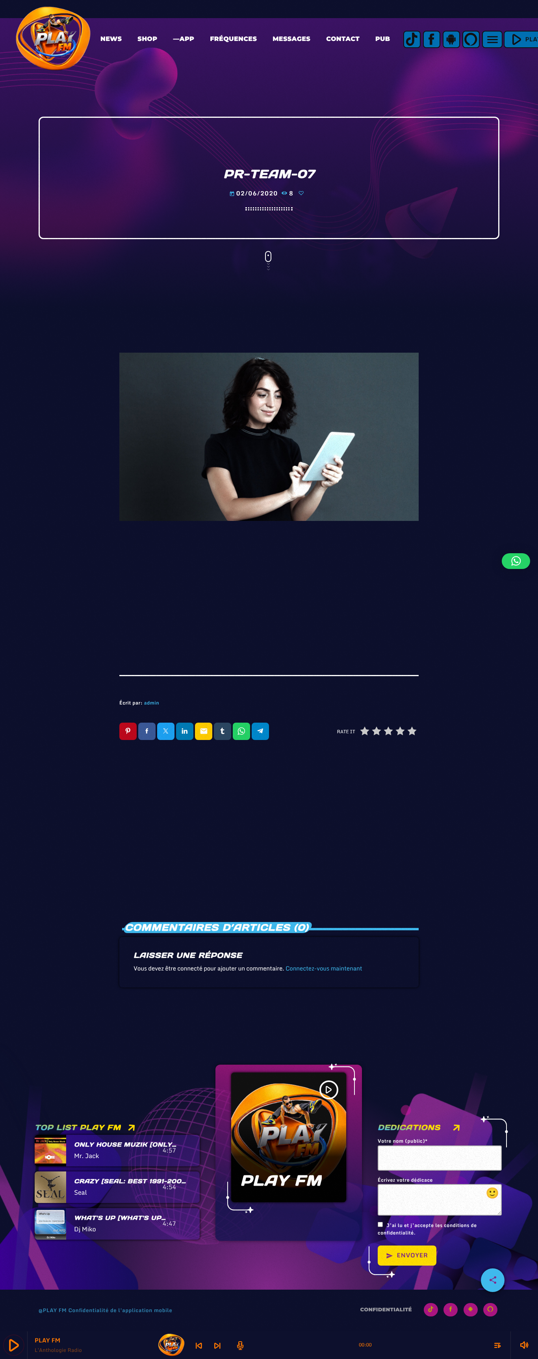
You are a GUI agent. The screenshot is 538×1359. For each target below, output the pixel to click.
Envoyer (407, 1255)
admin (151, 703)
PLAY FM (281, 1180)
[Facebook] (431, 39)
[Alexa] (471, 39)
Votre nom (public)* (403, 1141)
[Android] (451, 39)
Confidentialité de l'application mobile (120, 1310)
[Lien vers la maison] (53, 39)
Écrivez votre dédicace (438, 1189)
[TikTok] (412, 39)
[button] (516, 561)
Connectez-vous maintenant (324, 968)
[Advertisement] (269, 592)
